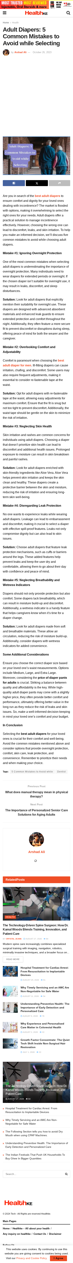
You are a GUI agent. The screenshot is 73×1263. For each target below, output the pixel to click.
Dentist (61, 771)
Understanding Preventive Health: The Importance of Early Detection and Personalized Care (45, 1007)
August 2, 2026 (30, 1032)
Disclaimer (55, 1234)
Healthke (45, 1214)
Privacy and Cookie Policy (31, 1258)
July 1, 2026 (28, 1052)
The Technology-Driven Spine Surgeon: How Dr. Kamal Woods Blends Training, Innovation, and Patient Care (35, 929)
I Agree (58, 1258)
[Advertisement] (36, 94)
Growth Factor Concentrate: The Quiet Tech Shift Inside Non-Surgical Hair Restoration (45, 1043)
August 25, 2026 (30, 980)
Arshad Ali (20, 52)
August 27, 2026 (33, 939)
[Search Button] (66, 1174)
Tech (13, 1214)
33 (43, 1032)
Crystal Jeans (14, 939)
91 (44, 980)
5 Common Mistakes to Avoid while (32, 771)
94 (46, 939)
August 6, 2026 (30, 1016)
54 (43, 996)
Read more (13, 959)
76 (43, 1016)
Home (6, 22)
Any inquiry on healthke (17, 1234)
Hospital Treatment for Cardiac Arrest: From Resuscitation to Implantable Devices (45, 971)
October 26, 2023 (42, 52)
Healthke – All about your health (31, 1228)
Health (15, 22)
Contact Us (40, 1234)
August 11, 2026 (30, 996)
